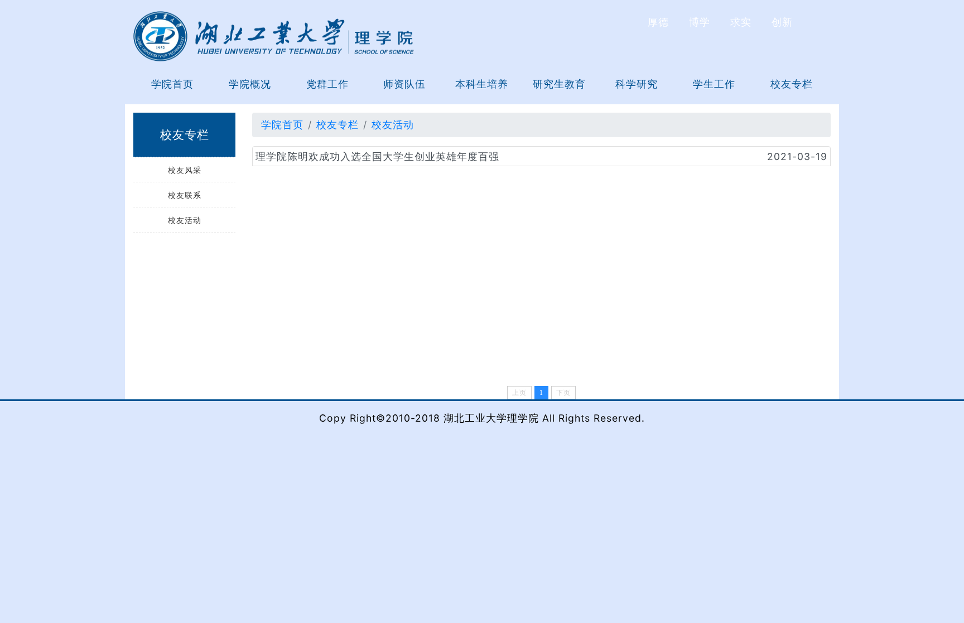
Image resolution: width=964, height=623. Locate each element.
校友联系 (184, 195)
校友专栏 (791, 84)
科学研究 (636, 84)
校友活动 (184, 220)
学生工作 (714, 84)
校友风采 (184, 170)
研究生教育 (559, 84)
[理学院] (273, 35)
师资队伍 (404, 84)
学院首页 (172, 84)
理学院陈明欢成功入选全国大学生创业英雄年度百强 (377, 156)
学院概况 (250, 84)
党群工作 (327, 84)
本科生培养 (481, 84)
